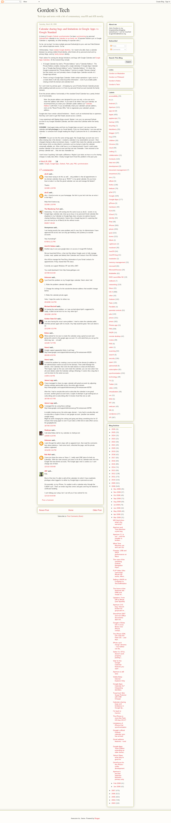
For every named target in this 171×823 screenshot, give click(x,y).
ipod (110, 233)
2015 (114, 464)
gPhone (112, 203)
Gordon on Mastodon (117, 73)
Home (70, 510)
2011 (114, 477)
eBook (111, 181)
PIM (75, 164)
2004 (114, 800)
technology (113, 377)
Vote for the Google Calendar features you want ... (118, 665)
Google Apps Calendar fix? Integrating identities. (119, 687)
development (114, 166)
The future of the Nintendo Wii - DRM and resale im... (119, 591)
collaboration (113, 155)
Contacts (112, 159)
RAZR (111, 332)
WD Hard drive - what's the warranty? (119, 522)
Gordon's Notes (115, 81)
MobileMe (112, 273)
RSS (110, 344)
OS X (111, 292)
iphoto (111, 229)
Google (47, 164)
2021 (114, 445)
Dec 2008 (117, 489)
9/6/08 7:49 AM (49, 223)
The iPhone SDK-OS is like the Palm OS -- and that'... (119, 636)
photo (111, 321)
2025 (114, 432)
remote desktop (115, 336)
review (111, 340)
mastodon (112, 259)
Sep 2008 (117, 498)
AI (110, 100)
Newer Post (44, 510)
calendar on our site (68, 38)
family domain (59, 54)
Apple (111, 114)
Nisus (111, 288)
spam (111, 362)
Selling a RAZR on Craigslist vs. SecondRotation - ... (120, 582)
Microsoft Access (115, 270)
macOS (111, 251)
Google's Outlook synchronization (58, 36)
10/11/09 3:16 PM (50, 450)
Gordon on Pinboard (116, 77)
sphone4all (113, 366)
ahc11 (46, 174)
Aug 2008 (117, 502)
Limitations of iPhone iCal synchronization (119, 725)
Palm (46, 38)
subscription (113, 369)
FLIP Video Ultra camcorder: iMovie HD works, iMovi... (119, 573)
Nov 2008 (117, 492)
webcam (112, 406)
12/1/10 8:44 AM (49, 496)
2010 (114, 480)
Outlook (41, 38)
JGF (45, 471)
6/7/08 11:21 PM (49, 242)
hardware (112, 207)
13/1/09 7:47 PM (50, 343)
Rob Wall (47, 454)
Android (112, 103)
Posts (114, 46)
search (111, 355)
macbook (112, 248)
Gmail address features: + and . (119, 741)
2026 (114, 429)
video (111, 388)
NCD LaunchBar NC (116, 277)
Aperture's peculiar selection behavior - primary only (118, 775)
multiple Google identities (62, 50)
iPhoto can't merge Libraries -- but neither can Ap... (119, 645)
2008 (114, 486)
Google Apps (54, 164)
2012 (114, 473)
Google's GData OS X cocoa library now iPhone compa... (119, 626)
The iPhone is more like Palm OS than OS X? (119, 718)
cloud (111, 148)
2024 (114, 435)
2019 (114, 451)
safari (111, 347)
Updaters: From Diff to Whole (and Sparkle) (119, 599)
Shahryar (47, 430)
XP (110, 417)
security (112, 358)
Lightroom (112, 244)
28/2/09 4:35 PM (50, 355)
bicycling (112, 126)
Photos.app (113, 325)
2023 (114, 439)
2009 (114, 483)
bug (110, 137)
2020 (114, 448)
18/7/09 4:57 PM (50, 399)
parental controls (115, 310)
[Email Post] (56, 161)
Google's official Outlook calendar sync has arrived (119, 733)
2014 (114, 467)
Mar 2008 (117, 517)
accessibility (113, 96)
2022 (114, 442)
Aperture (112, 107)
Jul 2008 (117, 505)
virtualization (113, 392)
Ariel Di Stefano (50, 246)
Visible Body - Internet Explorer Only (119, 679)
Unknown (47, 277)
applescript (113, 118)
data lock (112, 162)
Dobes (46, 333)
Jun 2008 (117, 508)
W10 (110, 399)
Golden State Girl (50, 319)
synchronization (82, 164)
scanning (112, 351)
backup (111, 122)
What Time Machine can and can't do (118, 545)
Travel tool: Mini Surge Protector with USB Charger (119, 696)
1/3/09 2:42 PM (49, 376)
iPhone (111, 225)
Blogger (97, 818)
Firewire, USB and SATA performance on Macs (120, 553)
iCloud (111, 214)
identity (111, 218)
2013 (114, 470)
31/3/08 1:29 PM (50, 188)
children (112, 140)
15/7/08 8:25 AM (49, 273)
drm (110, 177)
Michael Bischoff (50, 306)
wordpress (113, 414)
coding (111, 151)
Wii (110, 410)
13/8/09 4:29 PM (50, 436)
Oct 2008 (117, 495)
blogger (112, 133)
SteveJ (46, 347)
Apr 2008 (117, 514)
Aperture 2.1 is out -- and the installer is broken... (119, 537)
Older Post (97, 510)
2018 (114, 454)
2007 (114, 790)
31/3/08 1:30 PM (50, 204)
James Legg (48, 380)
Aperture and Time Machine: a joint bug (119, 529)
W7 (110, 403)
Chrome (112, 144)
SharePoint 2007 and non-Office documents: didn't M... (119, 616)
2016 (114, 461)
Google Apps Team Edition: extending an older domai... (119, 749)
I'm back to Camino (117, 712)
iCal (110, 211)
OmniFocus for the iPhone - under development (118, 765)
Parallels (112, 307)
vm (110, 395)
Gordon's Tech (53, 9)
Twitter (111, 384)
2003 (114, 803)
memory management (117, 262)
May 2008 (117, 511)
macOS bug (113, 255)
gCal (110, 192)
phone (111, 318)
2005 (114, 797)
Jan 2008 (117, 786)
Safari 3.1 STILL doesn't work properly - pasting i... (119, 654)
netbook (112, 281)
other (111, 295)
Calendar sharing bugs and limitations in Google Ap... (119, 705)
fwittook (112, 188)
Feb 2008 (117, 783)
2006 (114, 794)
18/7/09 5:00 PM (50, 426)
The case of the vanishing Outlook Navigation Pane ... (119, 563)
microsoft (112, 266)
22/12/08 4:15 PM (50, 328)
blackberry (113, 129)
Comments (116, 49)
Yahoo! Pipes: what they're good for (118, 757)
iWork (111, 240)
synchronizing (81, 36)
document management (118, 170)
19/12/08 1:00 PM (50, 314)
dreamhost (113, 174)
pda (71, 164)
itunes (111, 236)
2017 (114, 458)
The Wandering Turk (51, 209)
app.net (112, 111)
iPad (110, 222)
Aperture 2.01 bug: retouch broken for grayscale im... (119, 607)
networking (113, 284)
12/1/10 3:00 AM (49, 466)
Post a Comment (48, 500)
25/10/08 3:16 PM (50, 302)
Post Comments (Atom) (75, 516)
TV (110, 381)
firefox (111, 185)
